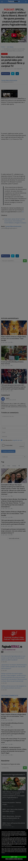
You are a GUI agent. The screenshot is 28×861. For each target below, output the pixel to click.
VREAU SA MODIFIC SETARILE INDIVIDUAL (14, 858)
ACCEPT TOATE (14, 856)
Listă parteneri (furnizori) (6, 853)
